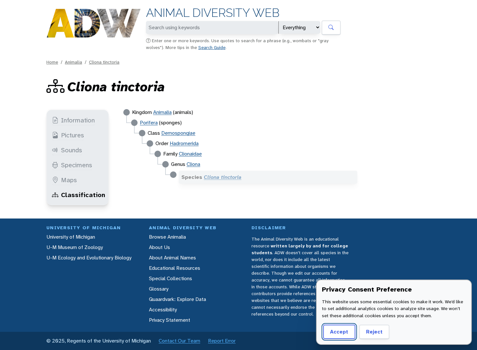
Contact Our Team (179, 340)
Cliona (193, 164)
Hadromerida (184, 143)
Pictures (72, 135)
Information (78, 120)
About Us (159, 247)
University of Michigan (70, 236)
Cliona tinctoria (104, 62)
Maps (69, 180)
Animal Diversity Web (212, 13)
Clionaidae (190, 153)
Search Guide (212, 47)
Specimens (76, 165)
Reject (374, 331)
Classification (83, 195)
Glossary (158, 288)
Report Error (222, 340)
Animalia (73, 62)
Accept (339, 331)
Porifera (149, 122)
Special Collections (170, 278)
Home (52, 62)
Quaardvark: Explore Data (177, 299)
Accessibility (163, 309)
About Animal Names (172, 257)
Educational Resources (174, 268)
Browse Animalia (167, 236)
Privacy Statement (169, 320)
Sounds (71, 150)
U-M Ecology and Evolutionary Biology (88, 257)
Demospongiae (178, 133)
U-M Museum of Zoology (74, 247)
